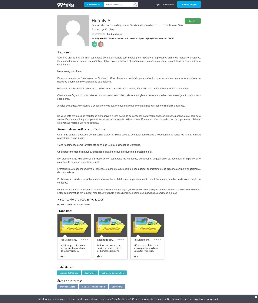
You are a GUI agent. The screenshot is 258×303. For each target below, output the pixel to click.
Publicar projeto (189, 4)
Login (157, 4)
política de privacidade (207, 298)
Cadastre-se (168, 4)
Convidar (193, 21)
